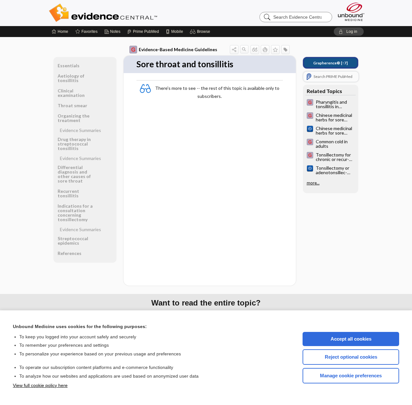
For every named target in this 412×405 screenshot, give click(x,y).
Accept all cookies (351, 339)
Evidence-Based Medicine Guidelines (178, 49)
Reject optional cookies (351, 357)
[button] (201, 31)
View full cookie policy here (40, 385)
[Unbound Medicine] (351, 12)
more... (313, 182)
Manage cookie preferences (351, 375)
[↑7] (330, 63)
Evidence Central (128, 13)
